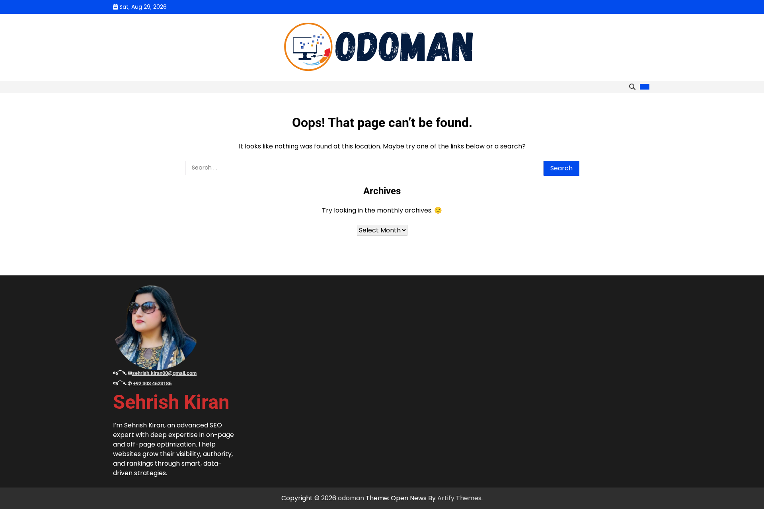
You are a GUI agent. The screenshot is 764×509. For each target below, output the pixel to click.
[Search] (632, 87)
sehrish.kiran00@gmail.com (164, 373)
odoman (351, 498)
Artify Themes (459, 498)
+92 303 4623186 (152, 383)
